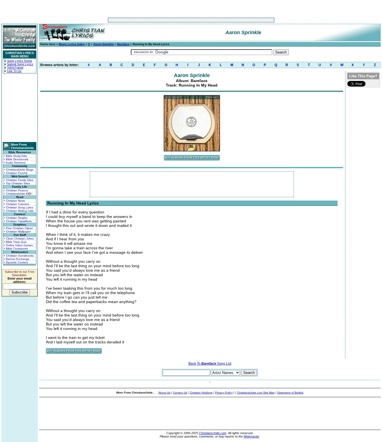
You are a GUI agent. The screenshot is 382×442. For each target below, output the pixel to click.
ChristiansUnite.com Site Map (256, 392)
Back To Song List (209, 364)
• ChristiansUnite (18, 193)
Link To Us (14, 71)
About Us (164, 392)
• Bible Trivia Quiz (15, 241)
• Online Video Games (18, 245)
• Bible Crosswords (16, 248)
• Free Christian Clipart (18, 228)
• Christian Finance (16, 190)
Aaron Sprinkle (103, 44)
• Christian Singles (15, 217)
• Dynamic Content (16, 262)
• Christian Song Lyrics (18, 207)
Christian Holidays (201, 392)
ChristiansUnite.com (212, 433)
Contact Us (180, 392)
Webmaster (251, 436)
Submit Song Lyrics (20, 64)
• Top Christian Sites (17, 183)
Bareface (123, 44)
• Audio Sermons (14, 162)
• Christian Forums (15, 173)
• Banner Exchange (16, 258)
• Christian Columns (16, 204)
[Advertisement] (173, 20)
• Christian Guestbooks (19, 255)
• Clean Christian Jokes (19, 238)
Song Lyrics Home (19, 60)
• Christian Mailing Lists (19, 210)
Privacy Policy (224, 392)
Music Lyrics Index (72, 44)
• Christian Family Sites (18, 180)
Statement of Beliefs (290, 392)
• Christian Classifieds (18, 221)
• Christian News (14, 200)
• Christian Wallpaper (17, 231)
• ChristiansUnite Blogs (18, 169)
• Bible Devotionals (16, 159)
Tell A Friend (15, 67)
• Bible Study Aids (15, 155)
